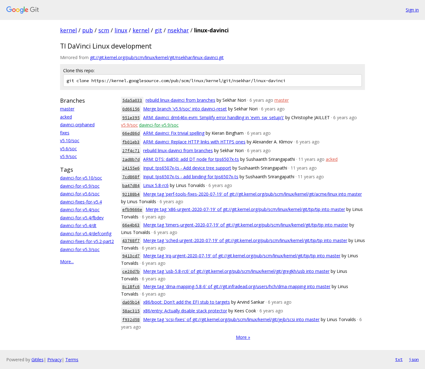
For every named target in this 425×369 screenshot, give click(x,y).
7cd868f (131, 177)
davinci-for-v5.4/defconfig (85, 233)
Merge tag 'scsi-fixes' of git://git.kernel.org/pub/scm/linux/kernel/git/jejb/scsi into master (231, 319)
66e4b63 (131, 225)
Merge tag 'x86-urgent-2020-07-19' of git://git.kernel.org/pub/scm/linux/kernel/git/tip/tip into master (245, 209)
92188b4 (131, 194)
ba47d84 (131, 185)
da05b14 (131, 302)
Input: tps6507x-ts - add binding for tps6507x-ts (190, 177)
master (67, 109)
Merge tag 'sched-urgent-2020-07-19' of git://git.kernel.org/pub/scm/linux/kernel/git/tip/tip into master (245, 240)
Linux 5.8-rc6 (156, 185)
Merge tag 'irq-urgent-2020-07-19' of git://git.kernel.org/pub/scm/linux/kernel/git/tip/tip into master (241, 256)
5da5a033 (132, 100)
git (158, 30)
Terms (71, 359)
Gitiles (37, 359)
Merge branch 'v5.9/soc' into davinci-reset (185, 109)
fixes (64, 133)
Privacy (54, 359)
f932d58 (131, 319)
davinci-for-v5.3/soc (80, 249)
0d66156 (131, 109)
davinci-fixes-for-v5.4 (81, 202)
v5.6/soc (68, 149)
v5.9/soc (68, 156)
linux (120, 30)
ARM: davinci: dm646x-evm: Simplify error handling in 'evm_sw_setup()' (213, 117)
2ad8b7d (131, 159)
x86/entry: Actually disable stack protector (185, 311)
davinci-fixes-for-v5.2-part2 (87, 241)
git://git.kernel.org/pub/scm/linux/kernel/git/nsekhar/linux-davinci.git (157, 57)
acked (66, 117)
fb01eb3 (131, 142)
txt (399, 359)
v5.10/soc (69, 140)
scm (103, 30)
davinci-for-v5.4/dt (78, 225)
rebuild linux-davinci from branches (180, 100)
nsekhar (178, 30)
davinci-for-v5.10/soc (81, 178)
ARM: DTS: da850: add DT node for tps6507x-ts (191, 159)
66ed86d (131, 133)
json (414, 359)
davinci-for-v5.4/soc (80, 210)
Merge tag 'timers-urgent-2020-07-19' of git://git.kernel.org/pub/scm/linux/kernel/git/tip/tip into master (245, 225)
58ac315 (131, 311)
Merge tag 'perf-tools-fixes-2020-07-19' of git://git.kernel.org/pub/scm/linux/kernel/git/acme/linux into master (252, 194)
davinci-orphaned (77, 125)
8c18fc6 (131, 286)
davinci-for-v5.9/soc (80, 186)
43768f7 (131, 240)
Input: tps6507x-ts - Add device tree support (187, 168)
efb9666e (132, 209)
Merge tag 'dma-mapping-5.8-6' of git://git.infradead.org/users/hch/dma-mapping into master (236, 286)
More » (243, 337)
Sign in (412, 10)
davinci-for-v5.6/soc (80, 194)
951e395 (131, 117)
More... (67, 261)
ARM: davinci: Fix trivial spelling (173, 133)
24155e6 (131, 168)
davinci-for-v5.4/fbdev (82, 218)
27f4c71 (131, 150)
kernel (68, 30)
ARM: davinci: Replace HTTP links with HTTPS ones (194, 142)
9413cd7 (131, 256)
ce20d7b (131, 271)
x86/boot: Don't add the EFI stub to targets (186, 302)
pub (87, 30)
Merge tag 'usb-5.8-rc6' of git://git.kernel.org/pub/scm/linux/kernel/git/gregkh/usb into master (236, 271)
